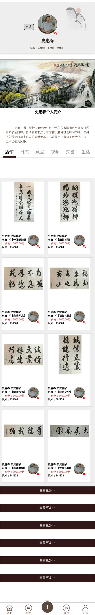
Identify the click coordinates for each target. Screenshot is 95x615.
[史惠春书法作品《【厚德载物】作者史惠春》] (23, 436)
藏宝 (39, 151)
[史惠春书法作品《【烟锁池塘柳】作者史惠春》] (69, 207)
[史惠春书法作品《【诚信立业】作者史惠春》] (69, 360)
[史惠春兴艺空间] (33, 241)
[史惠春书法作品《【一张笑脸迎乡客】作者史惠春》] (23, 207)
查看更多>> (47, 490)
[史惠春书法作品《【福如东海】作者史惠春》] (69, 284)
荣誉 (70, 151)
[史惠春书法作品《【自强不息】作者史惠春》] (23, 284)
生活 (85, 151)
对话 (29, 26)
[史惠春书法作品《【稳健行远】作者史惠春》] (23, 360)
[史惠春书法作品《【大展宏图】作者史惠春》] (69, 436)
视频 (55, 151)
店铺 (9, 151)
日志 (24, 151)
